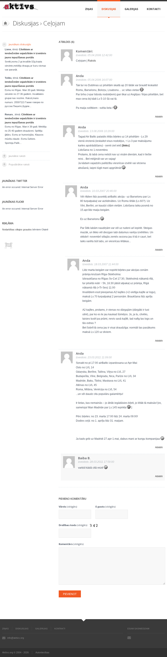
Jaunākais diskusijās (20, 44)
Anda (80, 76)
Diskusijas (109, 9)
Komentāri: (84, 51)
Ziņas (89, 9)
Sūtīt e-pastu (129, 637)
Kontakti (153, 9)
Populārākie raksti (19, 164)
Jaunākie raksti (17, 156)
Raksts (92, 60)
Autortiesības (42, 652)
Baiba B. (84, 458)
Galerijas (131, 9)
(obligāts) (68, 506)
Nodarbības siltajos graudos (17, 229)
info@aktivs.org (15, 638)
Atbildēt (159, 116)
